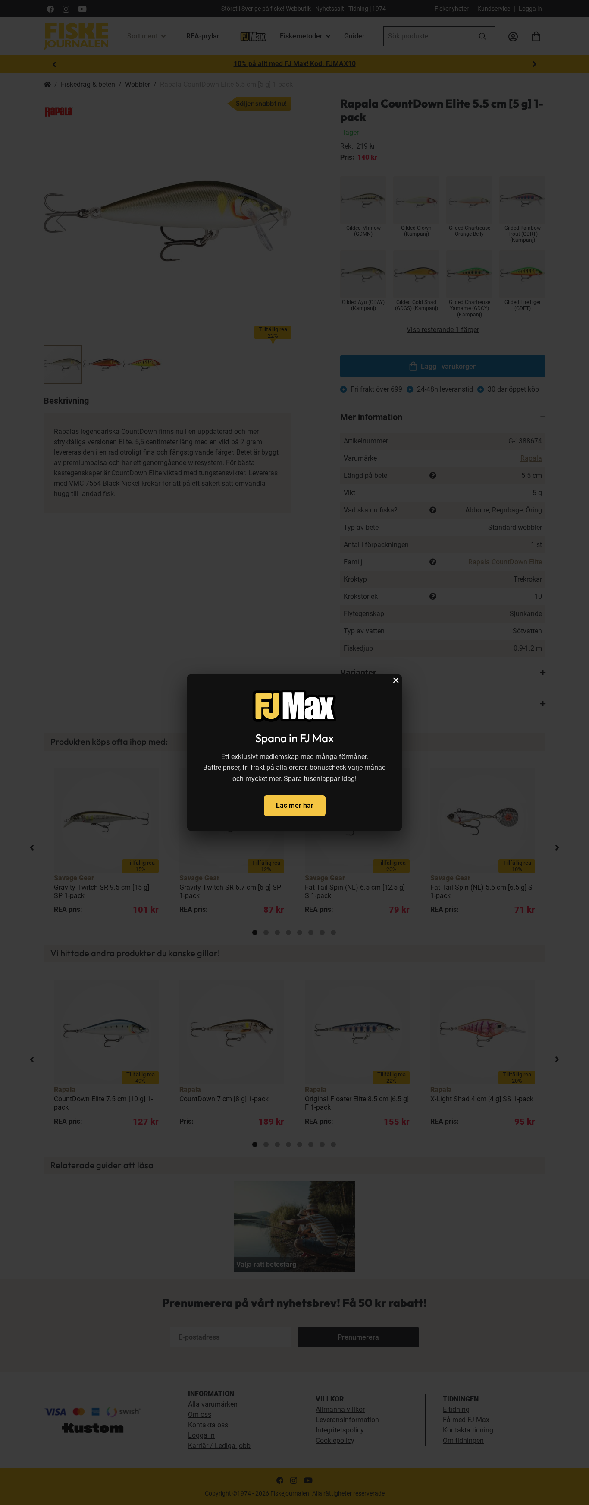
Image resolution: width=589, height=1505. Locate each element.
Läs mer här (294, 805)
